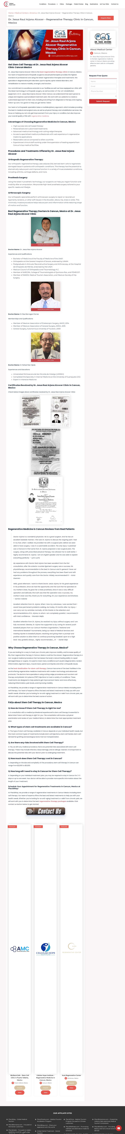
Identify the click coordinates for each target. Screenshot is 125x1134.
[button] (19, 1088)
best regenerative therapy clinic (53, 72)
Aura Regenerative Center (71, 1075)
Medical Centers (21, 13)
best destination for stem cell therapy (29, 668)
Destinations (94, 4)
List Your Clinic (104, 4)
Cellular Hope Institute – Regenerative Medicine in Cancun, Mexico (45, 1077)
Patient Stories (78, 4)
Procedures (51, 4)
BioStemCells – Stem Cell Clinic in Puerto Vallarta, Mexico (19, 1077)
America (33, 13)
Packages (69, 4)
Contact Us (114, 4)
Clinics (62, 4)
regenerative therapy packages (52, 801)
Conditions (42, 4)
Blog (86, 4)
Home (10, 13)
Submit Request (103, 101)
